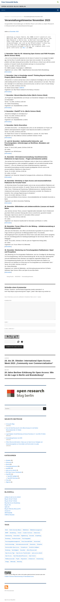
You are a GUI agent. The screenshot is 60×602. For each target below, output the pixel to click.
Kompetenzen (24, 547)
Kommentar (8, 300)
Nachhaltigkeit (15, 550)
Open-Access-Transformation (23, 553)
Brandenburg (13, 532)
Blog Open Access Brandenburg (12, 503)
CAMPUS (21, 87)
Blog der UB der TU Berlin (11, 501)
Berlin (6, 529)
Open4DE (8, 474)
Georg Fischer (10, 276)
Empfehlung (38, 535)
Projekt (17, 558)
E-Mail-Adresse (10, 328)
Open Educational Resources (20, 555)
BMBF (6, 532)
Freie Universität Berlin (26, 541)
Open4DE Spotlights (12, 476)
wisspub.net (7, 510)
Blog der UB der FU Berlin (11, 499)
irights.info (7, 506)
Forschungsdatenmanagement (12, 541)
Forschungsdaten (26, 538)
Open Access (8, 555)
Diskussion (8, 462)
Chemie (19, 532)
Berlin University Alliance (15, 529)
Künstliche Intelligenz (34, 547)
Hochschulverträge (9, 544)
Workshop (19, 561)
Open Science (32, 555)
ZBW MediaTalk (8, 512)
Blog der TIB (8, 504)
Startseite (7, 16)
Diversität (31, 535)
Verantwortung (39, 558)
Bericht (7, 464)
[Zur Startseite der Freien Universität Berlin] (9, 2)
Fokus (7, 480)
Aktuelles (8, 460)
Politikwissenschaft (9, 558)
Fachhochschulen (16, 538)
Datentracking (8, 535)
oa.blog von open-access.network (13, 497)
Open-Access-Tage (9, 553)
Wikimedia (12, 561)
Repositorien (24, 558)
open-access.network (11, 470)
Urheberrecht (31, 558)
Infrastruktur (32, 544)
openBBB (8, 468)
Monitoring (7, 550)
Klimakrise (39, 544)
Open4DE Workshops (12, 478)
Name (7, 322)
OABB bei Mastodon (9, 514)
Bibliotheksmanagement (36, 529)
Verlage (7, 561)
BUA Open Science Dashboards (13, 472)
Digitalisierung (24, 535)
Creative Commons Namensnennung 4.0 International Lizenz (19, 576)
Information (8, 72)
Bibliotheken (26, 529)
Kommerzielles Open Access (12, 547)
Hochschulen (37, 541)
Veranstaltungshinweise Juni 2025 (14, 438)
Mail (24, 47)
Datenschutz (37, 532)
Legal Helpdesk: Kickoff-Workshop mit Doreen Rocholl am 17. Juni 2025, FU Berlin (26, 434)
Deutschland (16, 535)
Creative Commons (27, 532)
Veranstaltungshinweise (16, 16)
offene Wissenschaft (32, 550)
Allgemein (8, 482)
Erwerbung (7, 538)
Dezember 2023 (14, 31)
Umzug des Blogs (10, 424)
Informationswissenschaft (22, 544)
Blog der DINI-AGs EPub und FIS (13, 508)
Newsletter (22, 550)
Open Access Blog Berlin (13, 6)
